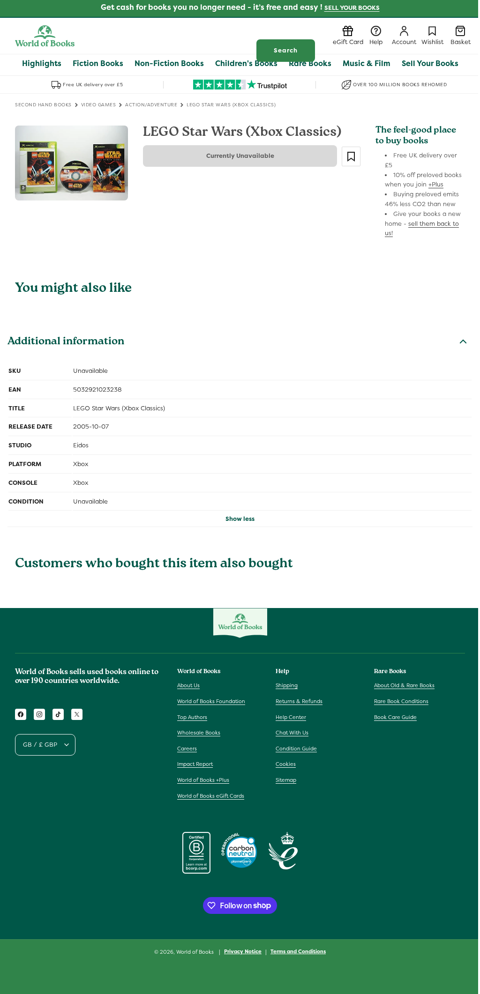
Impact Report (195, 764)
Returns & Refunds (299, 701)
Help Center (291, 717)
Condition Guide (296, 748)
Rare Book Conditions (401, 701)
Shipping (287, 685)
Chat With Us (292, 732)
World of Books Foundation (211, 701)
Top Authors (192, 717)
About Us (188, 685)
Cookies (286, 764)
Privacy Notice (243, 951)
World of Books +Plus (203, 780)
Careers (187, 748)
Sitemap (286, 780)
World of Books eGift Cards (210, 796)
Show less (240, 518)
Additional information (66, 342)
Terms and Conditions (298, 951)
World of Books (195, 952)
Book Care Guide (395, 717)
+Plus (435, 184)
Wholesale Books (198, 732)
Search (286, 50)
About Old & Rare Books (404, 685)
